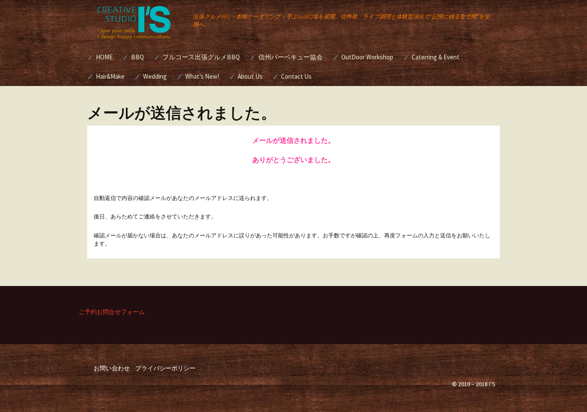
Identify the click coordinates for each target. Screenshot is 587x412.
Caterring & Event (435, 57)
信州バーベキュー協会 (290, 57)
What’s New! (202, 76)
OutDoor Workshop (367, 57)
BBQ (137, 57)
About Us (250, 76)
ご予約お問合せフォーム (112, 312)
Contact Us (296, 76)
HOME (104, 57)
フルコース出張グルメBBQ (201, 57)
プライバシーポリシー (165, 368)
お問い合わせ (112, 368)
